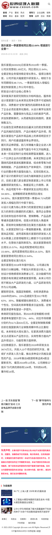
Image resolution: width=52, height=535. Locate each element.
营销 (19, 41)
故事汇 (4, 519)
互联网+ (23, 519)
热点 (22, 13)
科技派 (13, 519)
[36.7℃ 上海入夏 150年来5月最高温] (6, 493)
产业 (11, 13)
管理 (31, 16)
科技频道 (45, 519)
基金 (17, 16)
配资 (22, 16)
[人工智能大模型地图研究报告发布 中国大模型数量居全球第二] (6, 501)
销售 (48, 13)
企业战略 (41, 13)
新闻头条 (34, 519)
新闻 (5, 13)
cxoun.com (27, 527)
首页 (13, 41)
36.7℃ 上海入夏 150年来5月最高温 (30, 491)
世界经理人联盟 (34, 531)
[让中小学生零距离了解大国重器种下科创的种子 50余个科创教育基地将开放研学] (6, 510)
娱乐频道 (31, 523)
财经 (5, 16)
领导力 (32, 13)
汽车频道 (21, 523)
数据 (48, 16)
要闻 (17, 13)
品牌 (37, 16)
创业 (43, 16)
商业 (11, 16)
